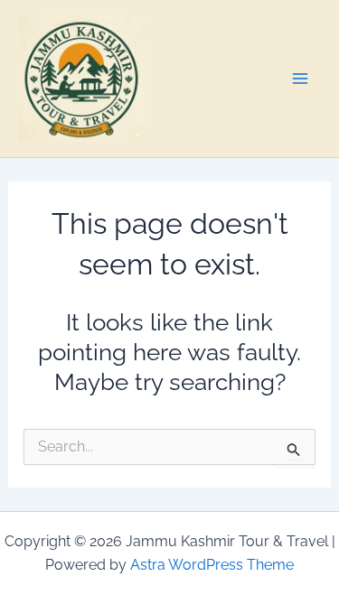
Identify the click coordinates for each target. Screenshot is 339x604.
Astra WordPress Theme (212, 564)
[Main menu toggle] (301, 78)
